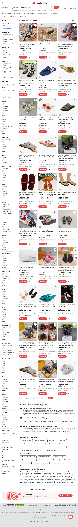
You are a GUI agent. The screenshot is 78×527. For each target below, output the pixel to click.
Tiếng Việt (34, 517)
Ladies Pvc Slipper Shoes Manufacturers (28, 10)
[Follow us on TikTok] (63, 505)
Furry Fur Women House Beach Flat (65, 230)
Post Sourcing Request (65, 495)
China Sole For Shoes (26, 440)
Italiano (35, 515)
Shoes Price (42, 460)
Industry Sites (62, 512)
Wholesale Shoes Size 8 (44, 456)
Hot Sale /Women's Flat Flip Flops (67, 193)
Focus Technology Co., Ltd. (40, 521)
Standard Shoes (61, 440)
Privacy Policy (46, 520)
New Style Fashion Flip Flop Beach (46, 268)
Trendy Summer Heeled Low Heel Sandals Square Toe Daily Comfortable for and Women (47, 306)
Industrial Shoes (35, 443)
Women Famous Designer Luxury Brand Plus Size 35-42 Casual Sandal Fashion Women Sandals (28, 343)
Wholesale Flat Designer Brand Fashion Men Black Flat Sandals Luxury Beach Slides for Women (67, 156)
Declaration (39, 520)
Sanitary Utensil (6, 471)
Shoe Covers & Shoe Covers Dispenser (8, 461)
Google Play (19, 505)
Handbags (4, 464)
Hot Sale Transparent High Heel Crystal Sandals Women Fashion (67, 44)
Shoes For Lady (61, 447)
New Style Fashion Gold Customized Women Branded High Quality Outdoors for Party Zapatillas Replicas (67, 82)
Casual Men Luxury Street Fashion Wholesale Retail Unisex (27, 156)
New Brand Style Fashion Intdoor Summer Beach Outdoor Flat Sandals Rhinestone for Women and (28, 306)
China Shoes (40, 10)
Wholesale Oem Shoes (59, 456)
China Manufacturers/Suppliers (23, 512)
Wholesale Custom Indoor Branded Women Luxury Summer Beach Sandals (46, 343)
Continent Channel (54, 512)
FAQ (34, 509)
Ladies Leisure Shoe (52, 450)
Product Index (36, 514)
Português (18, 515)
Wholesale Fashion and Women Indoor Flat (66, 380)
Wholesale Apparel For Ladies (28, 456)
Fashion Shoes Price (53, 460)
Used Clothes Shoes (60, 443)
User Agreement (32, 520)
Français (23, 515)
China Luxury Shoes (40, 440)
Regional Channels (70, 512)
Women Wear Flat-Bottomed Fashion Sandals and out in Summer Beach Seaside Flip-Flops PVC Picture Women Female (66, 269)
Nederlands (46, 515)
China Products (12, 512)
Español (12, 515)
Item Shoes (51, 440)
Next (49, 398)
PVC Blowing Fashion (46, 43)
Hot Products (5, 512)
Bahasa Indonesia (42, 517)
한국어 (55, 515)
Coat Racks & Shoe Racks (8, 469)
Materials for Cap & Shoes (8, 466)
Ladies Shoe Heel (39, 450)
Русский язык (30, 515)
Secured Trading (23, 16)
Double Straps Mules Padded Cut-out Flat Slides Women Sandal (67, 119)
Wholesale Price (45, 512)
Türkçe (73, 515)
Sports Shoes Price (25, 463)
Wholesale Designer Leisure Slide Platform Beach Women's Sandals (27, 44)
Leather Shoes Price (67, 460)
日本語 (60, 515)
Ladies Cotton (24, 447)
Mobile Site (47, 509)
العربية (51, 515)
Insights (42, 514)
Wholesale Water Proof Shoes (28, 460)
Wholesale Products (36, 512)
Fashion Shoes (47, 10)
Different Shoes (50, 447)
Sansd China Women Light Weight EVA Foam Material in (46, 82)
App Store (10, 505)
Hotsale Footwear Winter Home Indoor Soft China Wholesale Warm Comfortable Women (47, 119)
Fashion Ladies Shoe (26, 450)
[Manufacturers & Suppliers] (39, 3)
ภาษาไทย (68, 515)
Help (38, 509)
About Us (30, 509)
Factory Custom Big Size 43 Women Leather (46, 230)
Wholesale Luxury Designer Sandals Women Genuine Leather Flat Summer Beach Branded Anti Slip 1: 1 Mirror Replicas (47, 194)
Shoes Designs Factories (58, 463)
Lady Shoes (24, 443)
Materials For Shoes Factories (41, 463)
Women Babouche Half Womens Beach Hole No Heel (27, 269)
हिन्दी (64, 515)
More (21, 465)
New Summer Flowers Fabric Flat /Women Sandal (47, 155)
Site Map (42, 509)
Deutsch (40, 515)
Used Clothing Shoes (47, 443)
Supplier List (13, 16)
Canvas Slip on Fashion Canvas (27, 118)
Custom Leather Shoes (37, 447)
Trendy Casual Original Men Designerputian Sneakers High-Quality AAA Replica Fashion (27, 231)
